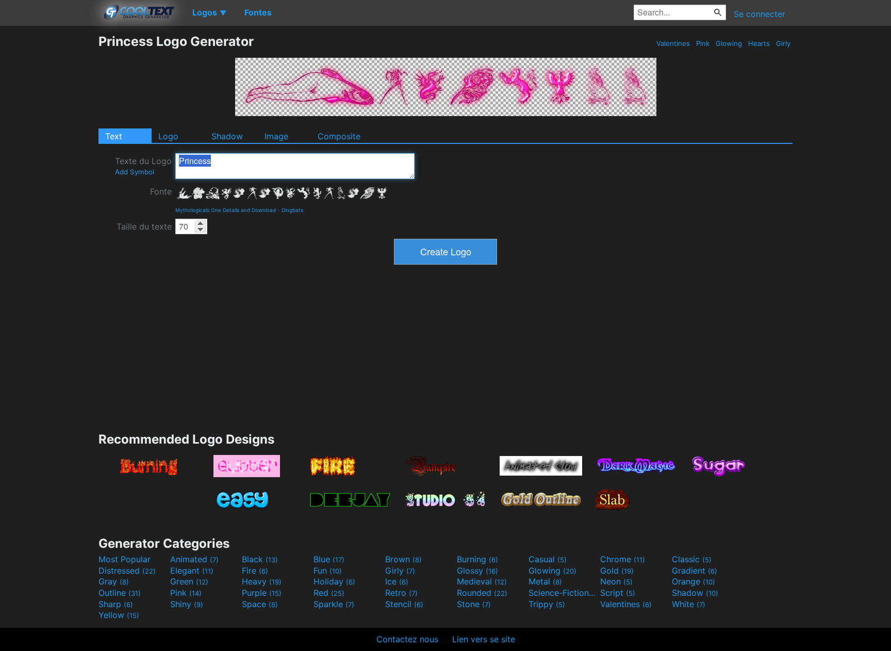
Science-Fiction (563, 593)
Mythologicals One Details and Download (225, 210)
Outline (119, 593)
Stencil (404, 604)
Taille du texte (144, 226)
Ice (396, 581)
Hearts (759, 43)
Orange (693, 581)
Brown (403, 559)
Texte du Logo (143, 166)
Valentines (673, 43)
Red (329, 593)
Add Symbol (134, 172)
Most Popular (124, 559)
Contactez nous (407, 639)
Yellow (118, 615)
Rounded (482, 593)
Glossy (477, 570)
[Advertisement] (49, 188)
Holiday (334, 581)
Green (189, 581)
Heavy (262, 581)
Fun (328, 570)
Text (113, 136)
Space (260, 604)
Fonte (161, 191)
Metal (545, 581)
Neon (616, 581)
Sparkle (334, 604)
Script (617, 593)
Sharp (115, 604)
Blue (329, 559)
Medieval (482, 581)
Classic (692, 559)
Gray (113, 581)
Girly (783, 43)
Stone (474, 604)
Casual (548, 559)
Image (276, 136)
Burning (477, 559)
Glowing (729, 43)
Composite (339, 136)
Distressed (127, 570)
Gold (617, 570)
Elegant (191, 570)
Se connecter (759, 14)
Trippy (547, 604)
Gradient (694, 570)
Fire (255, 570)
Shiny (186, 604)
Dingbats (292, 210)
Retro (401, 593)
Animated (194, 559)
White (688, 604)
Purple (262, 593)
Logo (168, 136)
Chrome (622, 559)
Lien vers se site (483, 639)
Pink (703, 43)
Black (260, 559)
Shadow (227, 136)
